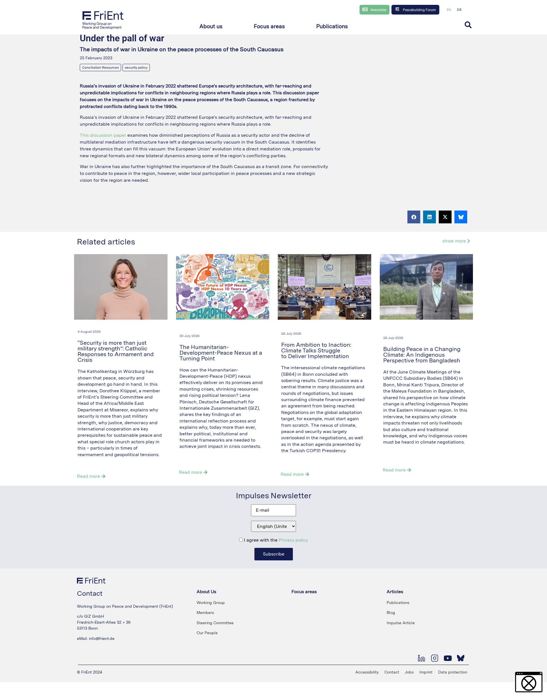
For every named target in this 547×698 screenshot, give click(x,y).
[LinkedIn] (421, 658)
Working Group (211, 602)
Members (205, 612)
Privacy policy (293, 540)
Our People (207, 632)
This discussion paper (103, 135)
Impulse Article (401, 623)
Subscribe (273, 554)
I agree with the (275, 540)
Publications (398, 602)
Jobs (409, 672)
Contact (391, 672)
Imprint (425, 672)
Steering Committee (215, 623)
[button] (211, 27)
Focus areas (304, 591)
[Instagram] (434, 658)
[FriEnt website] (103, 20)
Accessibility (367, 672)
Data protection (452, 672)
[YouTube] (447, 658)
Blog (391, 612)
